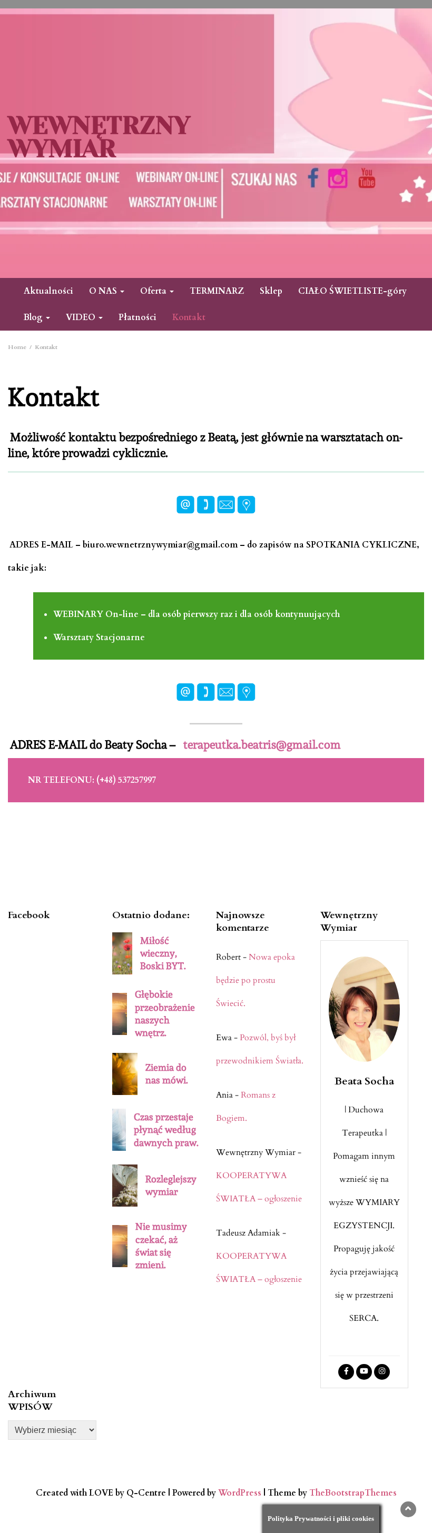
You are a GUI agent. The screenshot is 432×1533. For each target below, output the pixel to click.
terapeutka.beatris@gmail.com (262, 744)
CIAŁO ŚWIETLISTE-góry (352, 291)
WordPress (239, 1493)
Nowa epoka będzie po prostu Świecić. (255, 980)
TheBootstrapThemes (353, 1493)
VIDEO (81, 317)
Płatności (137, 317)
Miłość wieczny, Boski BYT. (163, 953)
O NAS (104, 291)
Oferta (154, 291)
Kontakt (188, 317)
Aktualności (48, 291)
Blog (34, 317)
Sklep (271, 291)
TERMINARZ (217, 291)
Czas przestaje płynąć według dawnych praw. (166, 1129)
